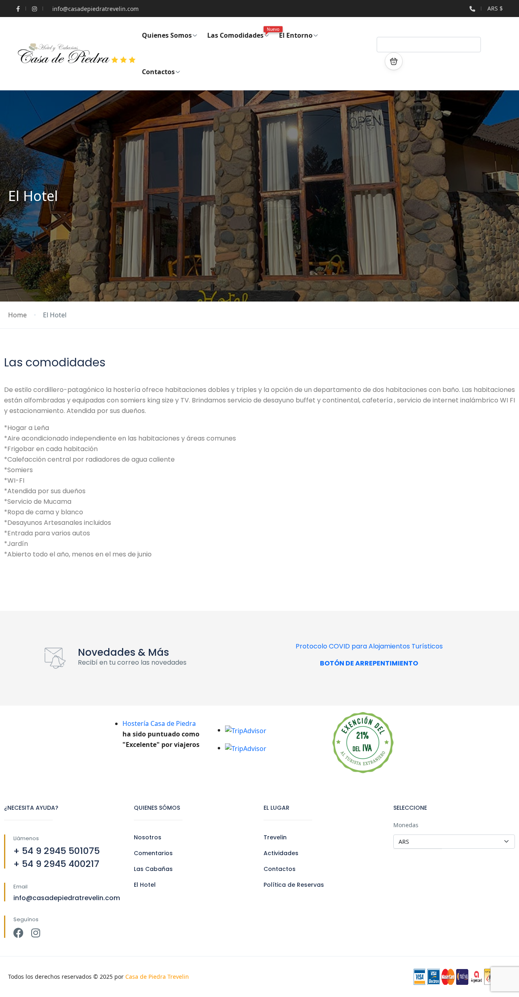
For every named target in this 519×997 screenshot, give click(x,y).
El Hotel (145, 885)
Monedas (405, 825)
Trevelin (275, 837)
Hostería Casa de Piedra (159, 723)
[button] (394, 61)
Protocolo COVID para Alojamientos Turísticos (369, 646)
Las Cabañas (153, 869)
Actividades (281, 853)
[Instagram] (35, 933)
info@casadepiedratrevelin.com (95, 9)
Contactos (158, 71)
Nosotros (147, 837)
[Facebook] (18, 933)
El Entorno (296, 35)
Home (17, 315)
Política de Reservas (294, 885)
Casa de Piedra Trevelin (157, 976)
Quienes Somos (167, 35)
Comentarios (153, 853)
